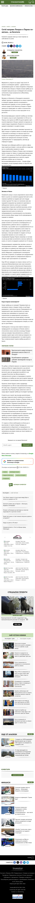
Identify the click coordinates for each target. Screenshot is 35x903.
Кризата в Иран (29, 5)
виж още (30, 734)
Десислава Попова (13, 55)
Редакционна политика (15, 875)
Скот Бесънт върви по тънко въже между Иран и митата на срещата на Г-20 (16, 498)
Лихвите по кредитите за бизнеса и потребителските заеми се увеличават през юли (23, 654)
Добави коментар (17, 775)
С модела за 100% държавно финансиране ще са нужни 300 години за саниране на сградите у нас (23, 741)
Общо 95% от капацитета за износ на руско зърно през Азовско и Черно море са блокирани (22, 674)
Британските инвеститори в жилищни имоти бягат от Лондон (22, 352)
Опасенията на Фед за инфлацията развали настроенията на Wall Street (23, 840)
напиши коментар (20, 484)
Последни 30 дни (25, 638)
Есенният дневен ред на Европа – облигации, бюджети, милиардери (22, 789)
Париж (5, 472)
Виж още (17, 624)
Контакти (2, 873)
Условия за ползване (28, 873)
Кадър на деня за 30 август (10, 522)
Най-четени (14, 493)
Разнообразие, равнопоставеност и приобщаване (14, 879)
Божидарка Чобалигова (14, 50)
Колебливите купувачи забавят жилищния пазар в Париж (22, 359)
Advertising (21, 891)
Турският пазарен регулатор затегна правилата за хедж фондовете (23, 821)
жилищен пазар (14, 472)
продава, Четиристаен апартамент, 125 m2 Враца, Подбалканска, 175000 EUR (22, 561)
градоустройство (8, 475)
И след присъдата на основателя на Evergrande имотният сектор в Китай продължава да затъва (23, 752)
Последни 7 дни (10, 638)
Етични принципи (27, 875)
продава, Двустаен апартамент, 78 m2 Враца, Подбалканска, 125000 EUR (22, 552)
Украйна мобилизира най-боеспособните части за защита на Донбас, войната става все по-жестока (23, 693)
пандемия (6, 478)
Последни (6, 493)
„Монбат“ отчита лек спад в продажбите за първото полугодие (23, 831)
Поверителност (18, 873)
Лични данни (19, 881)
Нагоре (29, 857)
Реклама (8, 873)
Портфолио (5, 875)
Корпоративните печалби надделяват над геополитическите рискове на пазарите (13, 618)
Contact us (14, 891)
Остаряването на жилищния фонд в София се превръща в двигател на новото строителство (22, 684)
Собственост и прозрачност (11, 877)
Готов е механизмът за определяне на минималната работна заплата (22, 664)
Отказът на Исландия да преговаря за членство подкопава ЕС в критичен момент (15, 510)
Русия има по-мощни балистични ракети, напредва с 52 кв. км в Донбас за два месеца (23, 646)
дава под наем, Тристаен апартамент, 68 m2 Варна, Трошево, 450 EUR (22, 569)
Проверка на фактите (25, 877)
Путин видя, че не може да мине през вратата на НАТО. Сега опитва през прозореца (22, 702)
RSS (12, 873)
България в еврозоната (16, 5)
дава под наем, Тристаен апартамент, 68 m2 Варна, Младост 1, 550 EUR (22, 578)
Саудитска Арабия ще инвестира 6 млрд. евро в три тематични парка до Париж (22, 711)
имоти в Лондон (20, 475)
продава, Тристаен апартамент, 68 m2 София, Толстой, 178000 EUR (22, 543)
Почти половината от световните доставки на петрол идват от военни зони (23, 721)
